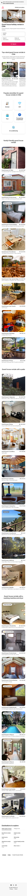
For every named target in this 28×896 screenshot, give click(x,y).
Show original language (8, 3)
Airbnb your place (19, 7)
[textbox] (7, 40)
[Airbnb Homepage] (3, 7)
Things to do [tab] (17, 828)
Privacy (11, 889)
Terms (15, 889)
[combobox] (13, 35)
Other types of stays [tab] (6, 828)
